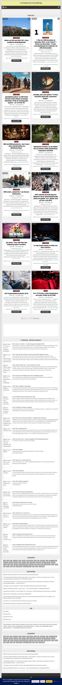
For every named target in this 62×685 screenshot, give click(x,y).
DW (38, 560)
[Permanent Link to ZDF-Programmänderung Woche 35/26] (16, 280)
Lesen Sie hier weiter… (16, 56)
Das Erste (15, 560)
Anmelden (6, 611)
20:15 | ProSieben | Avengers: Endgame (22, 407)
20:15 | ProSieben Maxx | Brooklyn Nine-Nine (23, 396)
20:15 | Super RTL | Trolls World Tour (21, 460)
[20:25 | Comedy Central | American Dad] (7, 541)
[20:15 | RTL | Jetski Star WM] (7, 435)
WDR (37, 566)
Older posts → (36, 318)
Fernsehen (17, 38)
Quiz (35, 564)
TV (14, 566)
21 (30, 318)
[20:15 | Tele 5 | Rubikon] (7, 478)
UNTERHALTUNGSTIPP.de (31, 3)
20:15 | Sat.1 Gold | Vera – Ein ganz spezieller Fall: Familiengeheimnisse (30, 439)
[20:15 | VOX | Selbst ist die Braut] (7, 488)
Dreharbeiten (29, 560)
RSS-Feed (12, 44)
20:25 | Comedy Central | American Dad (22, 534)
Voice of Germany (27, 566)
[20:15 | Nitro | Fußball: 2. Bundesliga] (7, 393)
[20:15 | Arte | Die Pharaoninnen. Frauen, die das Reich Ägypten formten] (7, 361)
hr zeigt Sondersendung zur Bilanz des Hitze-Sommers (46, 246)
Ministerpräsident (46, 562)
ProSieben (31, 564)
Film (17, 141)
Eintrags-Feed (6, 614)
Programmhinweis (24, 564)
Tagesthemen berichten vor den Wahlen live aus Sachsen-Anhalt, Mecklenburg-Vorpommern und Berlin (45, 149)
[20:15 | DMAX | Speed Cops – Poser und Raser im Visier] (7, 372)
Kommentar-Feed (7, 616)
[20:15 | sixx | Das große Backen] (7, 530)
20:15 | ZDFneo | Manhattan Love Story (22, 502)
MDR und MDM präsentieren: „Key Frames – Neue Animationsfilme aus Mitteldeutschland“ (16, 146)
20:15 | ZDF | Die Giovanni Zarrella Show (22, 491)
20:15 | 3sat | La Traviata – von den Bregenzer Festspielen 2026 (28, 344)
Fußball (6, 562)
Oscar (5, 564)
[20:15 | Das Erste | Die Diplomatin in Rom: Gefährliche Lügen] (7, 382)
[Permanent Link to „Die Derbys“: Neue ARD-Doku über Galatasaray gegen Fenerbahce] (16, 231)
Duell (35, 560)
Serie (53, 564)
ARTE (11, 560)
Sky (4, 566)
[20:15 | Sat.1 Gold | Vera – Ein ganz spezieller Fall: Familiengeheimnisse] (7, 446)
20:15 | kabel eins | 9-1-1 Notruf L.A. (21, 513)
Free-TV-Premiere (53, 560)
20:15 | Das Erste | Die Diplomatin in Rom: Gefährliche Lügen (27, 375)
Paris (12, 564)
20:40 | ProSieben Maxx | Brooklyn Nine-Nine (24, 544)
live (27, 562)
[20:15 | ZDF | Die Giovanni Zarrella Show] (7, 499)
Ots (8, 564)
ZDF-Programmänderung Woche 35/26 (16, 293)
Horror (10, 562)
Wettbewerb (41, 566)
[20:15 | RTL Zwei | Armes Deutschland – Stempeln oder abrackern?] (7, 425)
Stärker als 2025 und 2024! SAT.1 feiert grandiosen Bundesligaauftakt (16, 41)
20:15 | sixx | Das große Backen (20, 523)
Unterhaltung (19, 566)
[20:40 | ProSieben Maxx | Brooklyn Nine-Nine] (7, 552)
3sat (4, 560)
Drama (23, 560)
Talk (11, 566)
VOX (33, 566)
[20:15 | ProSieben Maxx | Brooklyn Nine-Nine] (7, 404)
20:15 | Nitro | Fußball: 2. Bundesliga (21, 386)
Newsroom (13, 46)
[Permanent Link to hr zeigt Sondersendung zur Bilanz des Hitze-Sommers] (46, 232)
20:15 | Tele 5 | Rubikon (18, 470)
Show (56, 564)
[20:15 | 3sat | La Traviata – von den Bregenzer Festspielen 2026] (7, 351)
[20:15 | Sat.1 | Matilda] (7, 456)
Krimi (20, 562)
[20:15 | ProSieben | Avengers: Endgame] (7, 414)
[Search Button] (59, 7)
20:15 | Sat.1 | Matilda (17, 449)
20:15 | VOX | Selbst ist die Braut (20, 481)
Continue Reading (16, 61)
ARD (8, 560)
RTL (38, 564)
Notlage (53, 562)
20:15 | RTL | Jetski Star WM (19, 428)
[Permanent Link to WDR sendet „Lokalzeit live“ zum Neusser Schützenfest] (16, 180)
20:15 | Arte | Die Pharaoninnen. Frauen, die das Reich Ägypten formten (30, 354)
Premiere (16, 564)
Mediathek (38, 562)
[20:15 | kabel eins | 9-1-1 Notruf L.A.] (7, 520)
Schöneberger (47, 564)
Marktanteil (32, 562)
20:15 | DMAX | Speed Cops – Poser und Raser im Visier (26, 365)
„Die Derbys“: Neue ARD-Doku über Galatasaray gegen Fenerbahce (16, 243)
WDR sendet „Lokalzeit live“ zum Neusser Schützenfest (16, 193)
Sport (8, 566)
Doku (20, 560)
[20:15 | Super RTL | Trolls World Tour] (7, 467)
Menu (6, 7)
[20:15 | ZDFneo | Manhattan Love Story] (7, 509)
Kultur (24, 562)
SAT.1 (42, 564)
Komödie (15, 562)
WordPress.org (7, 619)
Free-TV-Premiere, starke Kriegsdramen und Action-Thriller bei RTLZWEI (45, 294)
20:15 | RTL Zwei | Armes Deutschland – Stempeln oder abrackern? (29, 418)
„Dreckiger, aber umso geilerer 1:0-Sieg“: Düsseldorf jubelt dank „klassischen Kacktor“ (45, 96)
